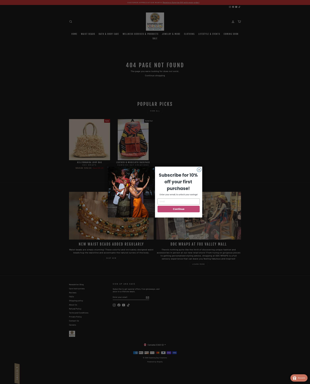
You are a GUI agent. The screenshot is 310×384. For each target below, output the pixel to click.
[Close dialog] (199, 170)
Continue (178, 209)
